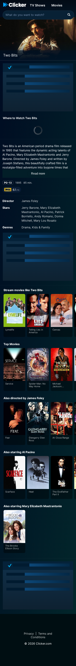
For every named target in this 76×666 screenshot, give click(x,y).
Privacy (29, 633)
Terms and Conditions (41, 635)
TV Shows (37, 5)
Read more (38, 173)
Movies (56, 5)
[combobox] (38, 15)
